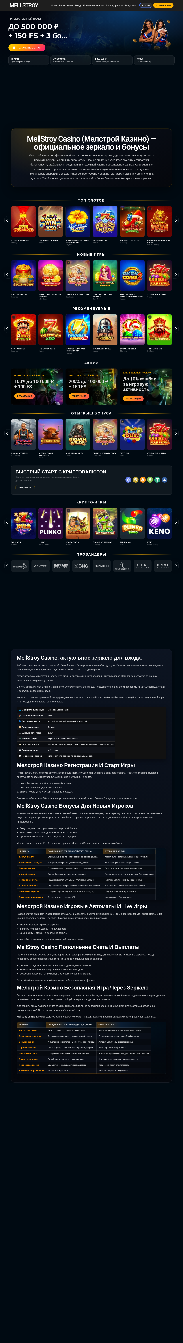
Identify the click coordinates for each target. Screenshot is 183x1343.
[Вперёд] (176, 220)
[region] (91, 226)
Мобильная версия (93, 5)
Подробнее (25, 488)
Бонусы (129, 5)
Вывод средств (114, 5)
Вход (78, 5)
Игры (54, 5)
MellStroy (24, 5)
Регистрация (66, 5)
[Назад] (7, 220)
